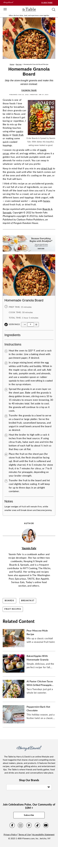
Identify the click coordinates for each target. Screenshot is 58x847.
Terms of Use (24, 835)
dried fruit (46, 168)
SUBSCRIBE (47, 3)
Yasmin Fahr (29, 91)
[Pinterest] (29, 827)
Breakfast (27, 601)
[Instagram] (20, 827)
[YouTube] (46, 827)
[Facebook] (12, 827)
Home (12, 64)
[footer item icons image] (29, 750)
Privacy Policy (10, 835)
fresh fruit (17, 135)
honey (46, 201)
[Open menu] (5, 9)
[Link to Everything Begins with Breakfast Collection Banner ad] (29, 252)
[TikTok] (37, 827)
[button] (25, 324)
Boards (9, 601)
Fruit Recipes (12, 609)
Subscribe (29, 815)
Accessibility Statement (43, 835)
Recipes (19, 64)
